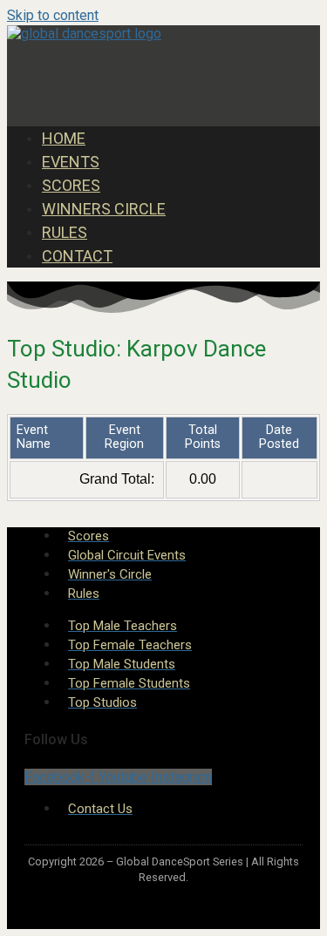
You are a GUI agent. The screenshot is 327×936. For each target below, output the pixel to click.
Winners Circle (104, 209)
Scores (71, 185)
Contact (77, 256)
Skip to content (53, 15)
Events (70, 162)
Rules (64, 232)
